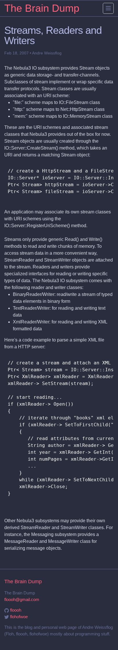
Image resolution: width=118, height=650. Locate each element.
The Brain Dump (41, 8)
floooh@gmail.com (21, 599)
